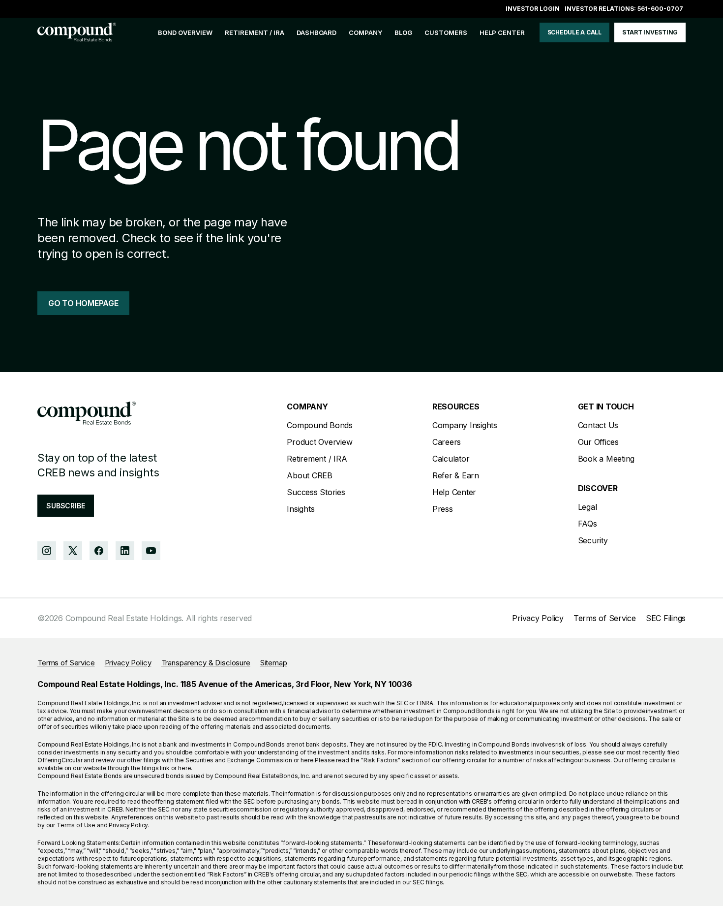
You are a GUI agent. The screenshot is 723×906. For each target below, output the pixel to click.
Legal (587, 507)
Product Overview (319, 442)
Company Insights (464, 425)
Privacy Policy (538, 618)
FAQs (587, 524)
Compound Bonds (320, 425)
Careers (446, 442)
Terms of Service (604, 618)
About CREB (309, 475)
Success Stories (316, 492)
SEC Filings (666, 618)
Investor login (533, 8)
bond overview (185, 32)
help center (502, 32)
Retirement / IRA (254, 32)
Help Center (454, 492)
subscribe (65, 505)
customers (445, 32)
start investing (650, 32)
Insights (300, 509)
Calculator (451, 459)
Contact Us (598, 425)
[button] (365, 33)
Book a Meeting (606, 459)
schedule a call (574, 32)
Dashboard (316, 32)
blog (403, 32)
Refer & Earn (455, 475)
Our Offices (598, 442)
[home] (76, 32)
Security (593, 540)
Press (442, 509)
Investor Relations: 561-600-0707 (624, 8)
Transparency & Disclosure (205, 662)
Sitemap (273, 662)
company (365, 32)
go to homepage (83, 303)
